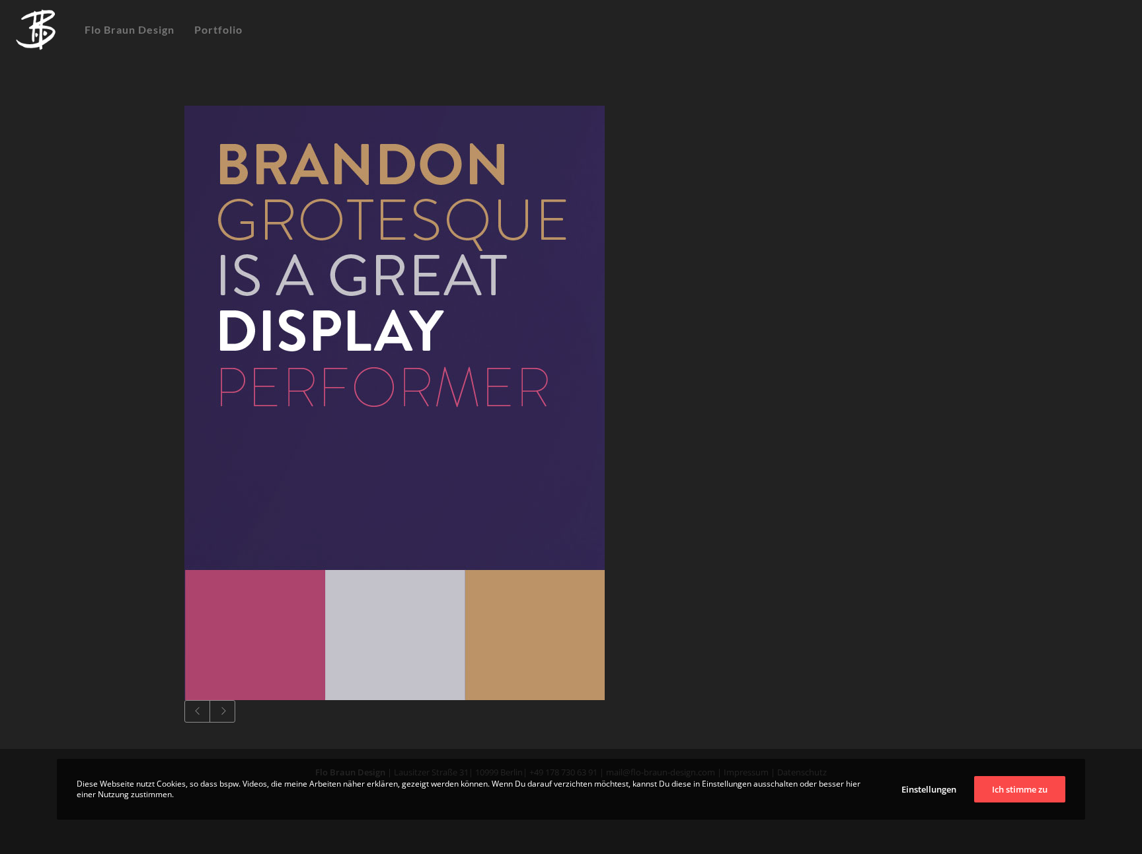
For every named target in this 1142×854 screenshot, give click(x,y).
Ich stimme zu (1019, 789)
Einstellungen (928, 789)
